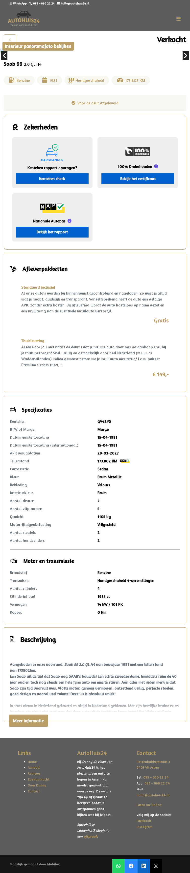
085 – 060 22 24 (154, 777)
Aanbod (34, 767)
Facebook (144, 820)
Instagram (145, 826)
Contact (34, 791)
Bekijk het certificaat (138, 178)
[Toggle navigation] (178, 19)
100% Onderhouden (135, 166)
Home (32, 761)
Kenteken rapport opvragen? (52, 167)
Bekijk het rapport (52, 231)
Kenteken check (52, 178)
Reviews (34, 773)
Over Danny (37, 785)
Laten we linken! (150, 805)
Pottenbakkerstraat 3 (153, 761)
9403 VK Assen (148, 767)
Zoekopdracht (38, 779)
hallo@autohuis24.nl (153, 795)
